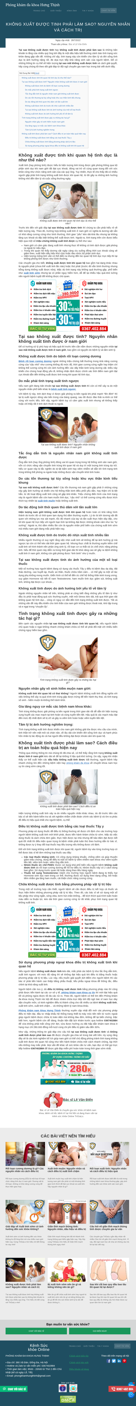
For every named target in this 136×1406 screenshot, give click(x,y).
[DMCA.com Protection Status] (68, 1399)
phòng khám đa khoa (77, 763)
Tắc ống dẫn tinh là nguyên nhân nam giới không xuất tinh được (52, 94)
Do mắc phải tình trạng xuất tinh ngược (41, 90)
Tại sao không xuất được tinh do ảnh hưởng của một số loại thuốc (53, 110)
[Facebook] (108, 1361)
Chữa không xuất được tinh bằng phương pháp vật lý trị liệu (50, 142)
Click (37, 73)
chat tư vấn (108, 10)
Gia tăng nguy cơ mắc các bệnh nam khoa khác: (45, 126)
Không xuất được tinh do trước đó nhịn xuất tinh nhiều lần (49, 106)
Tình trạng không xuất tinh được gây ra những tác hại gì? (46, 118)
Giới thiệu (56, 11)
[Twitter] (114, 1361)
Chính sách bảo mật (78, 1362)
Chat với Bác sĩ (36, 1331)
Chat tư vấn (122, 1346)
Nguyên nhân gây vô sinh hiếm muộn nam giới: (45, 122)
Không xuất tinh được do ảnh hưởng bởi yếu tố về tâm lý (49, 114)
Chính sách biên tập (78, 1355)
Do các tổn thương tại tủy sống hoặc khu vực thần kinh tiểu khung (52, 98)
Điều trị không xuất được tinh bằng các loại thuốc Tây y (48, 138)
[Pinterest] (124, 1361)
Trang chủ (39, 11)
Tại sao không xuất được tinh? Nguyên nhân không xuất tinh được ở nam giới (54, 82)
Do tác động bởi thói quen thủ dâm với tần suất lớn (46, 102)
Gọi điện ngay (100, 1331)
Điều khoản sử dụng (79, 1369)
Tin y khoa (88, 11)
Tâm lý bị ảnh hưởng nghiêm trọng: (40, 130)
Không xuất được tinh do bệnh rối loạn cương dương (47, 86)
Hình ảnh (72, 11)
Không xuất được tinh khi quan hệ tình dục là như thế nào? (46, 78)
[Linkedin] (119, 1361)
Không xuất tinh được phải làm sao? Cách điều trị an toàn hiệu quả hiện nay (54, 134)
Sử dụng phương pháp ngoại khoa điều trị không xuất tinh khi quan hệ (54, 146)
